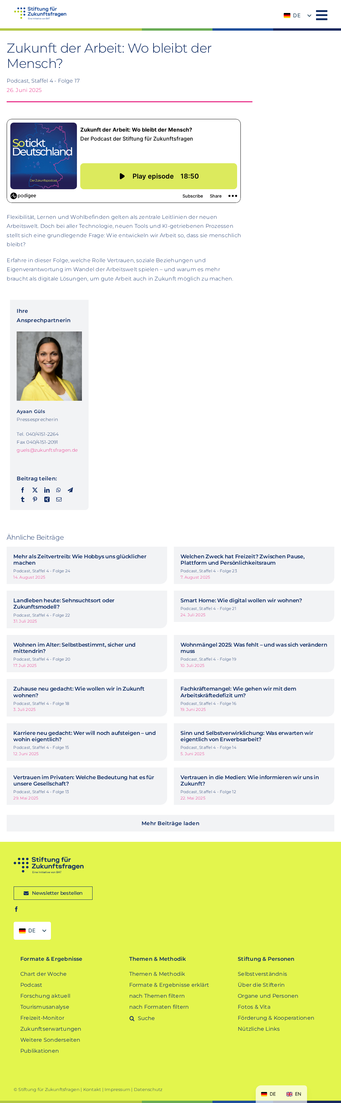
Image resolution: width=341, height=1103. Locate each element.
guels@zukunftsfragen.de (47, 450)
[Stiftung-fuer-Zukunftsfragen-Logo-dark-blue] (49, 859)
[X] (35, 490)
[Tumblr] (23, 499)
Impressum (117, 1089)
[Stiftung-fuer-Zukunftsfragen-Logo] (40, 9)
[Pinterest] (35, 499)
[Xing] (47, 499)
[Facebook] (23, 490)
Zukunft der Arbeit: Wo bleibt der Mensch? (109, 55)
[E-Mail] (59, 499)
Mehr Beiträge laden (170, 823)
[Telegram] (70, 490)
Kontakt (92, 1089)
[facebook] (16, 909)
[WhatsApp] (58, 490)
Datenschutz (148, 1089)
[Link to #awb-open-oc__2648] (321, 15)
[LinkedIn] (47, 490)
